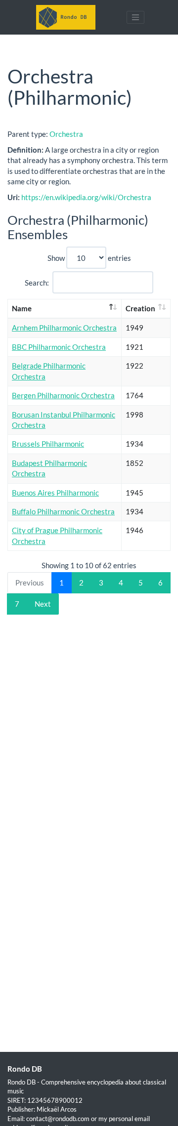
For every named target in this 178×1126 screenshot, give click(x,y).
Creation (140, 308)
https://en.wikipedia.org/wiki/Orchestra (86, 197)
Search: (37, 282)
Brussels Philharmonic (48, 443)
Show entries (89, 257)
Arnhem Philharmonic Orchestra (64, 327)
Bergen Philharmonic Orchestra (63, 395)
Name (22, 308)
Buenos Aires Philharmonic (55, 492)
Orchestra (66, 133)
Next (43, 603)
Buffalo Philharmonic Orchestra (63, 511)
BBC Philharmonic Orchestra (59, 346)
